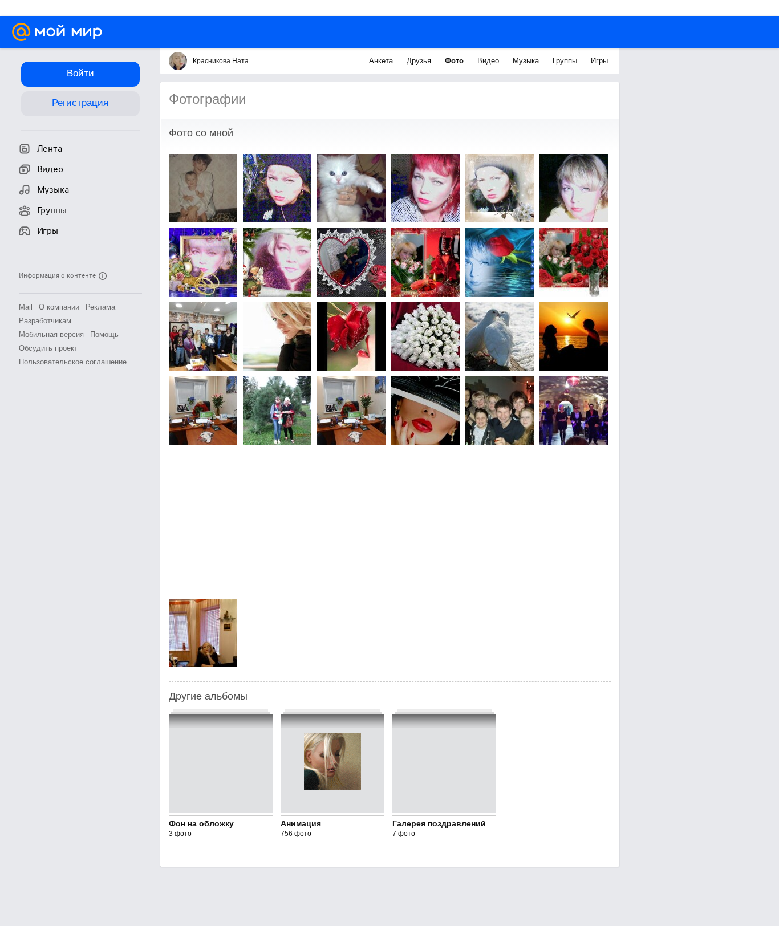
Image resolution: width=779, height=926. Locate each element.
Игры (599, 60)
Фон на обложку (201, 823)
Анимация (301, 823)
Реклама (100, 307)
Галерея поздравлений (439, 823)
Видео (489, 60)
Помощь (104, 334)
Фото (455, 60)
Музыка (527, 60)
